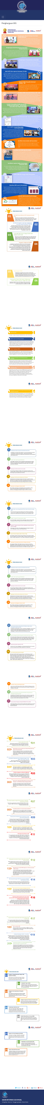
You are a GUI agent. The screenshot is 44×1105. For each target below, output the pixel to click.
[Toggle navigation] (3, 17)
